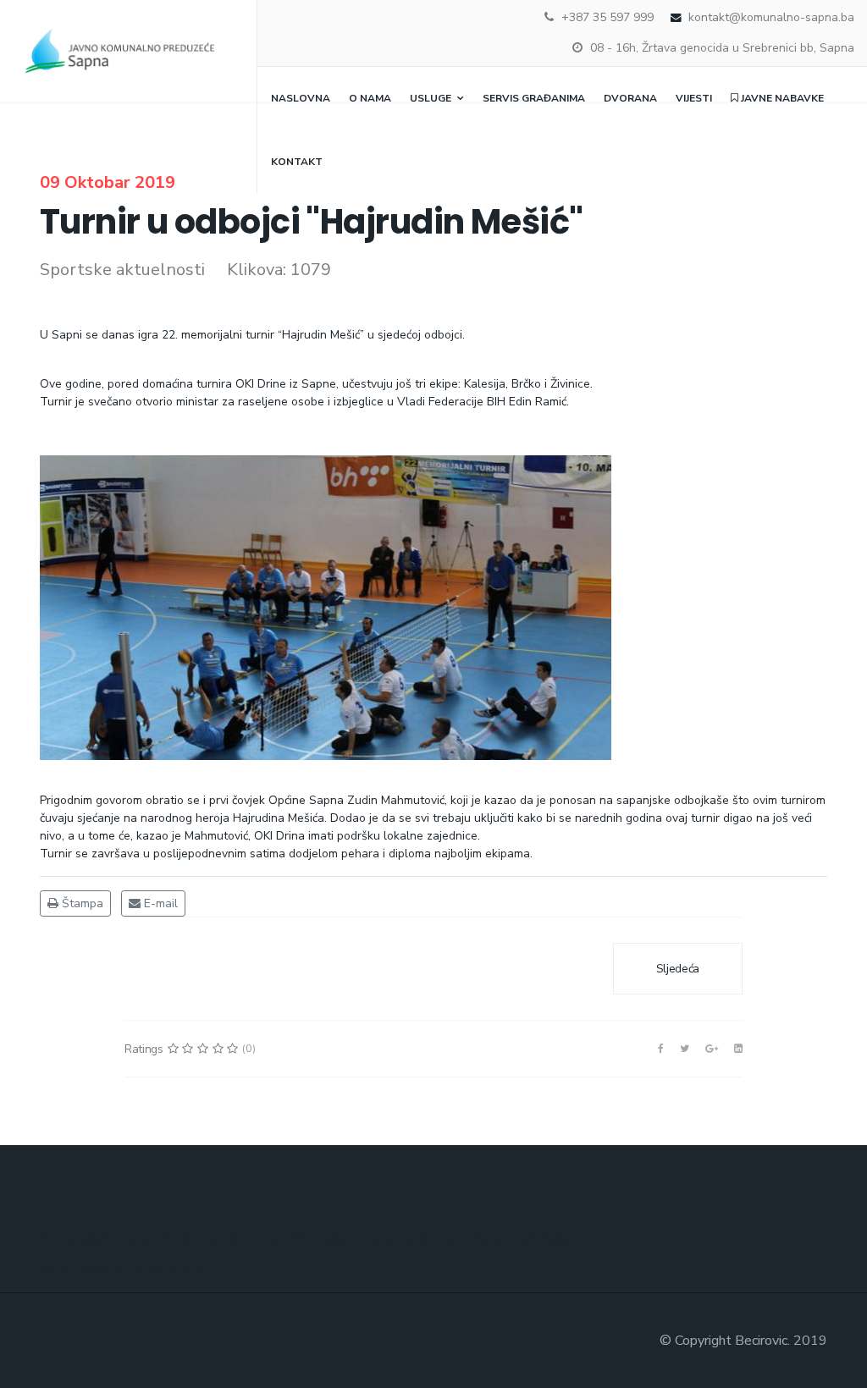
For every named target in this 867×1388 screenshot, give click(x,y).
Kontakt (297, 161)
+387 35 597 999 (607, 17)
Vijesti (694, 98)
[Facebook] (661, 1048)
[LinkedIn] (738, 1048)
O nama (370, 98)
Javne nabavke (781, 98)
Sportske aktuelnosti (122, 269)
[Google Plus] (711, 1048)
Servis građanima (534, 98)
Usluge (430, 98)
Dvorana (630, 98)
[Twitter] (684, 1048)
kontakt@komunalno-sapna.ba (771, 17)
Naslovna (300, 98)
